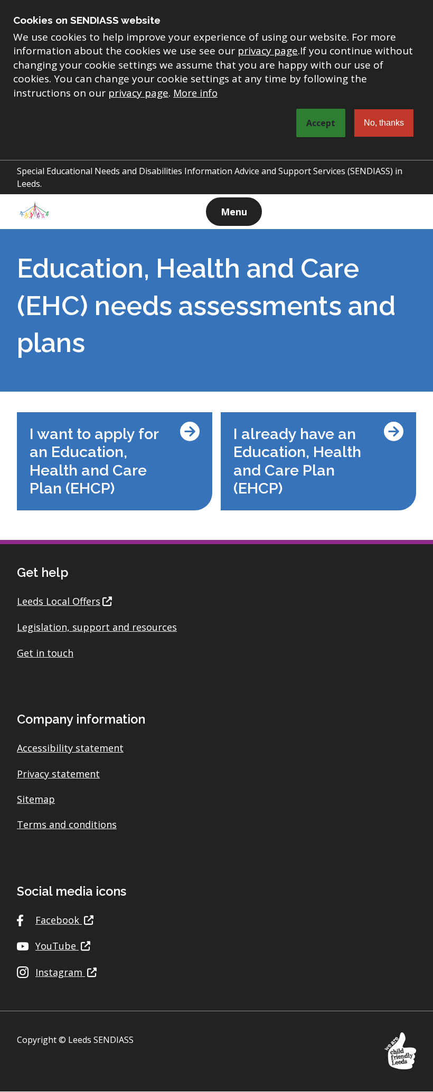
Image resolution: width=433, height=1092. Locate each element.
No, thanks (384, 122)
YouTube (57, 945)
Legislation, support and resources (97, 627)
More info (195, 93)
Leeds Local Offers (58, 601)
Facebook (58, 920)
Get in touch (45, 653)
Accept (320, 123)
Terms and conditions (67, 824)
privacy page (268, 51)
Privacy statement (58, 773)
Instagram (60, 972)
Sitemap (36, 799)
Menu (234, 211)
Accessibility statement (70, 748)
